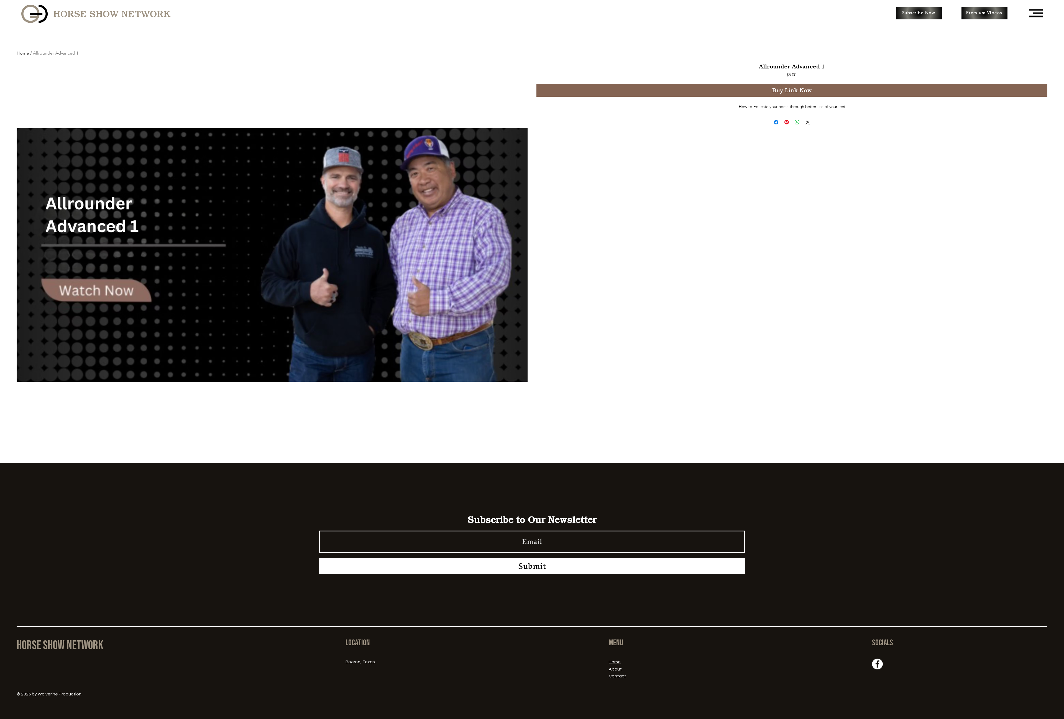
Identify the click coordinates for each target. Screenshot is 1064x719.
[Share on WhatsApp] (797, 122)
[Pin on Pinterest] (786, 122)
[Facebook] (877, 664)
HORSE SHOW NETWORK (112, 14)
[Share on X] (807, 122)
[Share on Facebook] (776, 122)
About (615, 669)
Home (23, 53)
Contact (617, 676)
